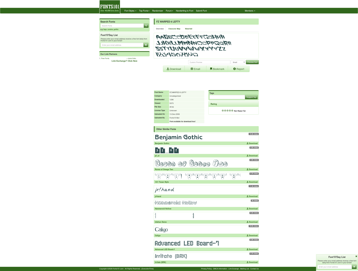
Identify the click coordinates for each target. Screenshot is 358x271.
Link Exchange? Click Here (124, 60)
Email (196, 69)
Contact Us (254, 268)
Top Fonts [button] (143, 10)
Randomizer (157, 10)
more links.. (132, 58)
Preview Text (252, 62)
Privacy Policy (206, 268)
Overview (160, 29)
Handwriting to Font (184, 10)
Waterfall (188, 29)
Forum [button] (169, 10)
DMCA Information (220, 268)
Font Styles (129, 10)
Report (240, 69)
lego (105, 29)
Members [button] (249, 10)
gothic (116, 29)
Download (175, 69)
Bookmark (218, 69)
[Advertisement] (206, 79)
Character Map (174, 29)
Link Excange (234, 268)
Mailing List (244, 268)
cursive (110, 29)
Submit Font (201, 10)
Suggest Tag (251, 97)
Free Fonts (105, 58)
